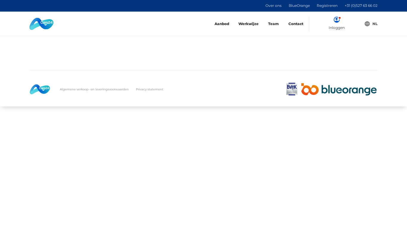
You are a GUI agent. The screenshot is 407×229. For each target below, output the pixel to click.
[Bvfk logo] (292, 89)
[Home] (41, 24)
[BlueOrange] (339, 89)
